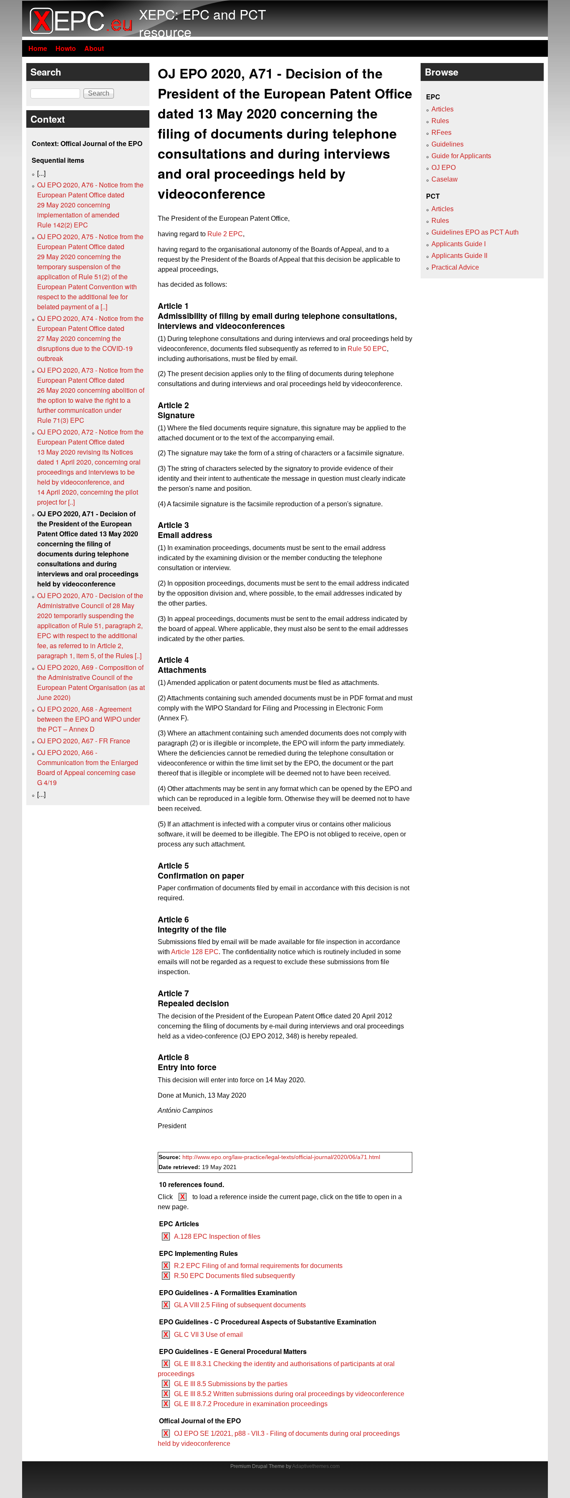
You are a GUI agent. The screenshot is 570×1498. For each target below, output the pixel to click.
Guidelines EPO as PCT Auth (475, 232)
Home (37, 48)
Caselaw (444, 179)
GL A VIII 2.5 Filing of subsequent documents (240, 1305)
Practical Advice (455, 267)
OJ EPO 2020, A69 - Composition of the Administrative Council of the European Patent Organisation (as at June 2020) (91, 682)
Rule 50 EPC (367, 348)
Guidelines (447, 144)
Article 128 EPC (195, 951)
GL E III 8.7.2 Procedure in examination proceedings (251, 1403)
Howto (65, 48)
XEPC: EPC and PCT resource (202, 22)
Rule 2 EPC (225, 233)
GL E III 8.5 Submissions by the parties (231, 1383)
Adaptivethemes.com (316, 1466)
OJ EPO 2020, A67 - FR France (83, 740)
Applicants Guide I (458, 244)
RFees (441, 132)
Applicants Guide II (459, 255)
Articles (442, 109)
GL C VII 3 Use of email (208, 1334)
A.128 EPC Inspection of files (217, 1236)
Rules (440, 120)
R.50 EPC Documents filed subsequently (234, 1275)
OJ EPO (443, 167)
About (94, 48)
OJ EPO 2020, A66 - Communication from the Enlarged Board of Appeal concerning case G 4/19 (87, 767)
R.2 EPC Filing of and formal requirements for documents (258, 1265)
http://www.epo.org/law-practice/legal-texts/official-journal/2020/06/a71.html (281, 1157)
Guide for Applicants (461, 155)
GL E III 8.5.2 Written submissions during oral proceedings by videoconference (289, 1393)
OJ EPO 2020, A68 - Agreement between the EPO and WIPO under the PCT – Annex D (88, 719)
